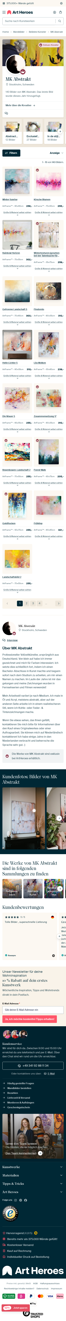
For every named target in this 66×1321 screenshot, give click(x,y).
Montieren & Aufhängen (20, 1102)
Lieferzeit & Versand (18, 1097)
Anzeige (55, 153)
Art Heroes (10, 1192)
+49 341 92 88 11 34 (35, 1066)
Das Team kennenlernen (21, 1153)
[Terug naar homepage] (20, 12)
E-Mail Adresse (11, 1003)
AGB (35, 1283)
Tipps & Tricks (13, 1183)
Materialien (10, 1175)
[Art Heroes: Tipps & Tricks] (62, 1183)
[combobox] (29, 21)
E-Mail (51, 1073)
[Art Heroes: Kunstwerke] (62, 1167)
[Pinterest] (20, 1200)
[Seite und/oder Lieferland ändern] (61, 3)
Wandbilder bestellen (19, 1088)
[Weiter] (58, 603)
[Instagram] (15, 1200)
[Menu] (4, 12)
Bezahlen (12, 1093)
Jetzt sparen (15, 1308)
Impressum (56, 1288)
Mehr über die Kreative (18, 105)
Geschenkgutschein (18, 1107)
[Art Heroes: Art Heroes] (62, 1192)
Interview (6, 113)
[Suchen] (60, 21)
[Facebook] (25, 1200)
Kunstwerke (11, 1167)
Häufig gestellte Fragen (20, 1083)
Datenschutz (43, 1288)
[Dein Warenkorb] (61, 12)
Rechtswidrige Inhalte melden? (19, 1288)
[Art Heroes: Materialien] (62, 1175)
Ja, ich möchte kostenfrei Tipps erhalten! (29, 1019)
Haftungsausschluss (50, 1283)
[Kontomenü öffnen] (55, 12)
